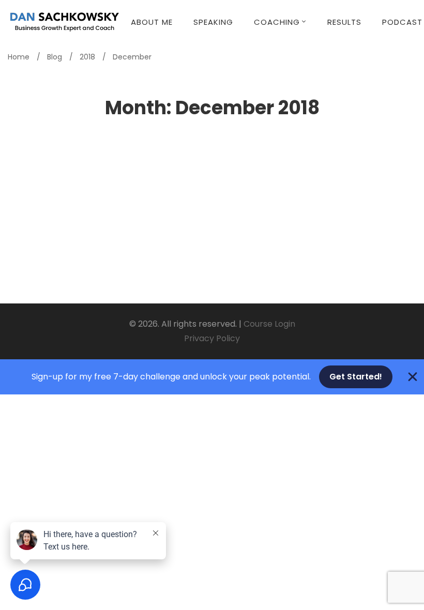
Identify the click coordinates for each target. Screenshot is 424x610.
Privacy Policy (212, 338)
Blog (54, 57)
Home (18, 57)
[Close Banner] (412, 376)
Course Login (269, 324)
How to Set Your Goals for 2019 (101, 197)
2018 (87, 57)
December (132, 57)
